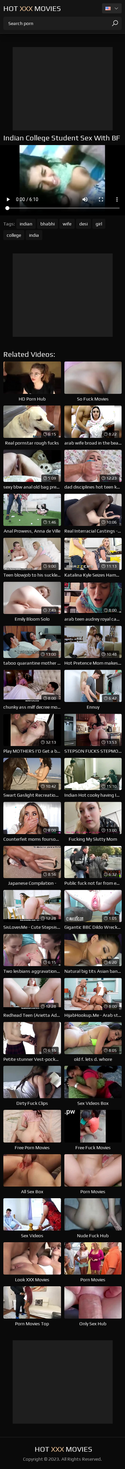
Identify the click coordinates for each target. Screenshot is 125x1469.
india (34, 235)
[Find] (115, 23)
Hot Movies (32, 8)
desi (83, 223)
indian (26, 223)
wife (67, 223)
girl (99, 223)
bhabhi (47, 223)
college (14, 235)
